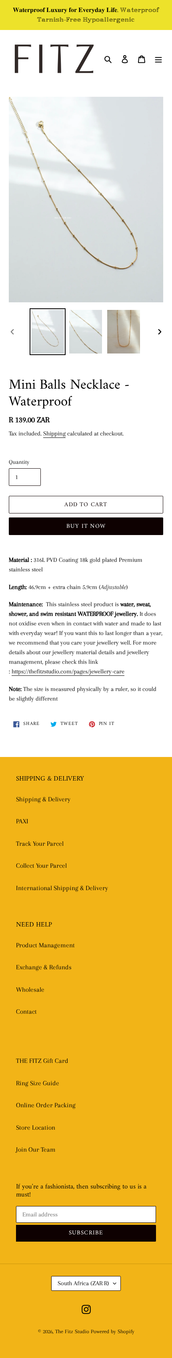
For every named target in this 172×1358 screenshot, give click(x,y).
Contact (26, 1011)
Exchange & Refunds (44, 967)
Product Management (45, 945)
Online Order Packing (46, 1105)
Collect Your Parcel (41, 865)
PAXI (22, 821)
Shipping (54, 433)
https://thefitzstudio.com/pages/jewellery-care (68, 671)
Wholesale (30, 989)
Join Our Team (36, 1149)
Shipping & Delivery (43, 799)
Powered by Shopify (112, 1331)
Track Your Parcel (40, 843)
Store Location (35, 1127)
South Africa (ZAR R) (83, 1283)
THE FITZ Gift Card (42, 1060)
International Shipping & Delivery (62, 888)
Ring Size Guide (37, 1083)
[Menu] (158, 59)
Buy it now (86, 526)
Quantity (19, 462)
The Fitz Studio (72, 1331)
